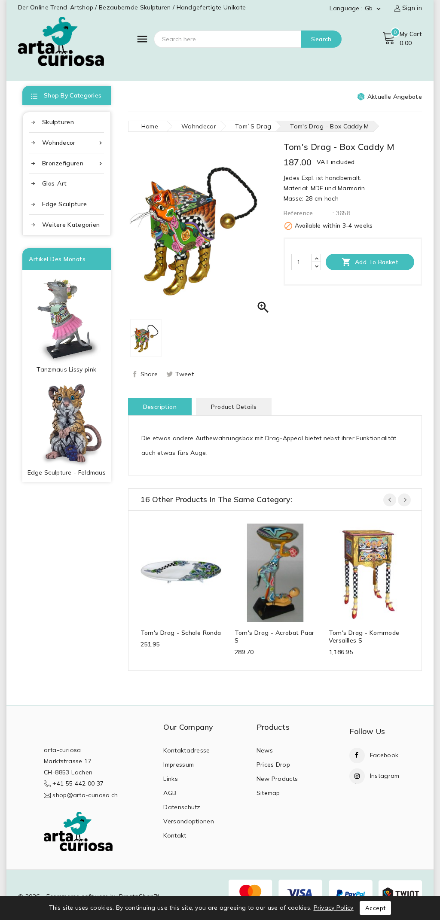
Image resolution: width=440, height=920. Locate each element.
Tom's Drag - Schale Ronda (181, 633)
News (265, 750)
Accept (375, 908)
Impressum (178, 764)
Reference (298, 213)
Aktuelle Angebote (394, 97)
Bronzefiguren (73, 163)
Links (170, 779)
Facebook (384, 755)
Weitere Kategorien (71, 224)
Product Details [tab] (234, 407)
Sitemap (268, 793)
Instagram (385, 776)
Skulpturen (58, 122)
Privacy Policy (334, 907)
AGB (169, 793)
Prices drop (273, 764)
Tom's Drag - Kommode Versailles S (364, 636)
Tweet (184, 374)
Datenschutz (181, 807)
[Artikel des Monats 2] (66, 423)
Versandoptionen (188, 821)
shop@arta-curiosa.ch (85, 795)
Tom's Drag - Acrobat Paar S (275, 636)
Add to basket (370, 262)
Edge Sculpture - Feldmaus (67, 472)
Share (149, 374)
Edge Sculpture (64, 204)
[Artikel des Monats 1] (66, 317)
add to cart (172, 571)
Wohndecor (73, 143)
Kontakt (174, 835)
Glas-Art (54, 183)
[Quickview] (189, 571)
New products (277, 779)
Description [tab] (160, 407)
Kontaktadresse (186, 750)
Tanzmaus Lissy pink (66, 369)
